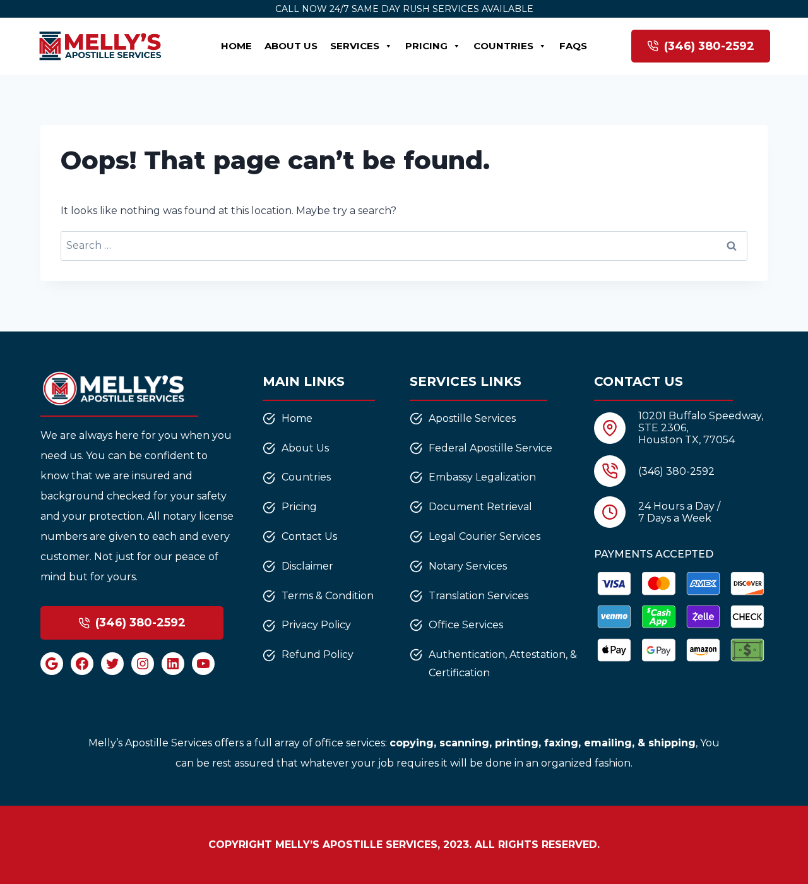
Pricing (426, 46)
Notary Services (468, 566)
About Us (291, 46)
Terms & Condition (328, 596)
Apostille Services (472, 418)
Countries (503, 46)
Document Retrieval (480, 507)
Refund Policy (318, 654)
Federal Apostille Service (490, 448)
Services (354, 46)
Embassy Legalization (482, 477)
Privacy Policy (316, 625)
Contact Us (309, 536)
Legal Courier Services (484, 536)
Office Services (466, 625)
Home (236, 46)
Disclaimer (307, 566)
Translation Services (478, 596)
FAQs (573, 46)
